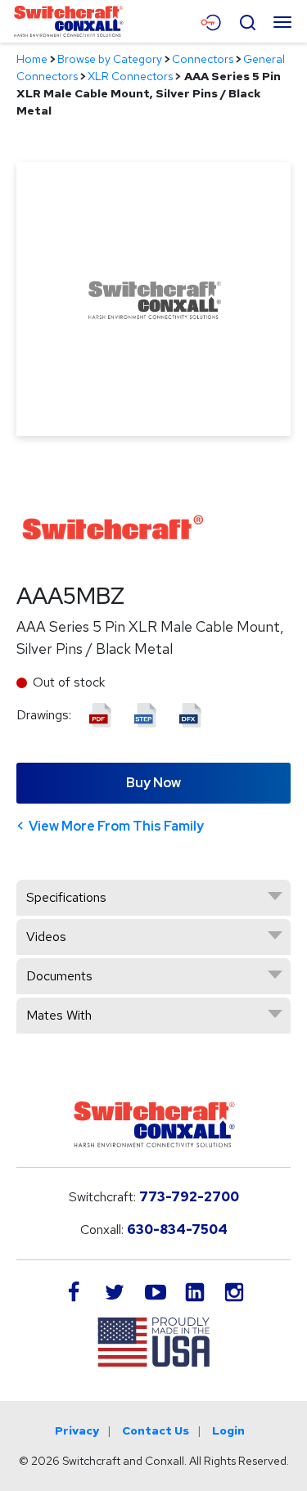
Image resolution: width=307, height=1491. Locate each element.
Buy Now (153, 782)
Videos (46, 936)
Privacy (77, 1430)
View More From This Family (116, 826)
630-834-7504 (177, 1229)
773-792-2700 (189, 1196)
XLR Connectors (130, 76)
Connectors (202, 59)
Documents (59, 975)
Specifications (66, 897)
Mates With (59, 1015)
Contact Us (155, 1430)
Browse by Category (109, 59)
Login (228, 1430)
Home (31, 59)
